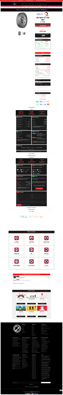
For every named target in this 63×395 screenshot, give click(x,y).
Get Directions (42, 303)
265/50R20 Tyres (34, 374)
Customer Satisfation (44, 331)
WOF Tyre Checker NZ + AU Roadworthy (25, 339)
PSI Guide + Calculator (15, 344)
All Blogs (43, 379)
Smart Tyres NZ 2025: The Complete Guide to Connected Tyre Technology (46, 367)
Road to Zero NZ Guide (44, 351)
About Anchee (33, 335)
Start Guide (21, 303)
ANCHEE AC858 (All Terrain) (15, 359)
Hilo (32, 330)
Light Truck (34, 7)
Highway (25, 7)
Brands (23, 329)
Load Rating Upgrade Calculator (16, 343)
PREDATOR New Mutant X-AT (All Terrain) (16, 366)
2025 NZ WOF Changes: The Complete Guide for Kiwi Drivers (45, 373)
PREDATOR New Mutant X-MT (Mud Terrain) (16, 368)
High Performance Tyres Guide (35, 344)
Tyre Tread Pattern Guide (45, 342)
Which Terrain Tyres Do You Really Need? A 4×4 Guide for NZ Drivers (46, 375)
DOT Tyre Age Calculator (25, 346)
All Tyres (46, 7)
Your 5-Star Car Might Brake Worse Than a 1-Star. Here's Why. (46, 356)
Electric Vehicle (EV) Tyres (25, 365)
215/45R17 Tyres (34, 365)
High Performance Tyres (25, 357)
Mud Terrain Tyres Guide (35, 341)
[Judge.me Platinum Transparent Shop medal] (30, 217)
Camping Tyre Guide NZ (44, 349)
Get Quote (42, 316)
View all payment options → (31, 149)
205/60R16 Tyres (34, 360)
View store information (43, 96)
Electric (43, 7)
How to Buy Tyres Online (44, 325)
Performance (39, 7)
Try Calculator (31, 303)
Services (23, 330)
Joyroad (33, 328)
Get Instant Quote (40, 188)
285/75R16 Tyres (34, 364)
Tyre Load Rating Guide (44, 343)
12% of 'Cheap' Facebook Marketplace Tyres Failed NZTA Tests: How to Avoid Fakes (45, 365)
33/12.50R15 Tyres (34, 378)
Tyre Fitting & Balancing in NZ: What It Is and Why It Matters (46, 378)
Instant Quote (23, 331)
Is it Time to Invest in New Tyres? (45, 376)
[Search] (31, 2)
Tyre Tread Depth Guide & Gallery (46, 341)
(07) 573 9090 (20, 0)
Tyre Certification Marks (25, 352)
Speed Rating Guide (44, 344)
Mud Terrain (21, 7)
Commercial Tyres (24, 364)
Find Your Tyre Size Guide (15, 342)
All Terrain (16, 7)
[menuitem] (48, 2)
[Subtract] (41, 51)
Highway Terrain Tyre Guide (35, 342)
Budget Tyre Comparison (35, 351)
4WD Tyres (23, 358)
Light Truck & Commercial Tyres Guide (36, 347)
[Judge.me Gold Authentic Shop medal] (33, 217)
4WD (31, 7)
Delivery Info (21, 316)
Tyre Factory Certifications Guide (36, 352)
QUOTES (43, 329)
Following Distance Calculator (25, 344)
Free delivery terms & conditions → (24, 129)
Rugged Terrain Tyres (24, 363)
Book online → (21, 140)
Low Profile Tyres (24, 366)
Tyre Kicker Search (14, 341)
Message (18, 199)
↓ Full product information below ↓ (43, 77)
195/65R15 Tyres (34, 358)
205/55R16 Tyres (34, 359)
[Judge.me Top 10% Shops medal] (41, 217)
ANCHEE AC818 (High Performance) (16, 357)
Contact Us (43, 332)
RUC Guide (43, 350)
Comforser (33, 329)
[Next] (30, 21)
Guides (23, 328)
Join (45, 382)
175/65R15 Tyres (34, 357)
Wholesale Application (44, 330)
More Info (43, 36)
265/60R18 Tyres (34, 372)
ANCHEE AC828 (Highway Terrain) (16, 358)
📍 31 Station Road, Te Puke (20, 133)
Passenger (28, 7)
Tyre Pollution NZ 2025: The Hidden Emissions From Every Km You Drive (46, 369)
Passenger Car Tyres (24, 356)
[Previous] (13, 21)
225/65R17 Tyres (34, 366)
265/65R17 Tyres (34, 367)
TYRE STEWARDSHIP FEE (46, 38)
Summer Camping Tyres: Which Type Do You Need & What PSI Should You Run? (46, 360)
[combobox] (21, 2)
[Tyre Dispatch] (14, 4)
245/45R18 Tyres (34, 371)
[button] (30, 384)
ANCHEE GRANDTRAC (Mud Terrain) (16, 360)
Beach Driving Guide (44, 348)
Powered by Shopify (31, 392)
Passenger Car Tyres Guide (35, 343)
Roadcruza (33, 331)
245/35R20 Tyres (34, 373)
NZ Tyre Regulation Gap (25, 351)
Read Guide (31, 316)
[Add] (44, 51)
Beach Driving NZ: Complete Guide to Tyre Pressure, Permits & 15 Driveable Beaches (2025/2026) (46, 363)
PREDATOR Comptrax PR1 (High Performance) (16, 364)
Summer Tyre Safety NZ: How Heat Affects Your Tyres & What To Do (46, 371)
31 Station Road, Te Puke (29, 0)
